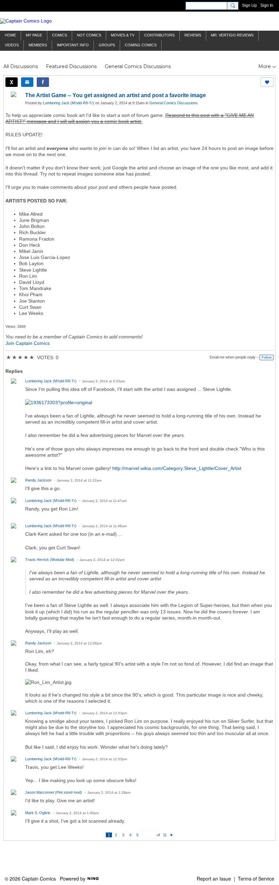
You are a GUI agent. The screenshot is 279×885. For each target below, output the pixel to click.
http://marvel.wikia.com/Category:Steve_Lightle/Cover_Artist (176, 468)
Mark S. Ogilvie (37, 813)
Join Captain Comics (27, 343)
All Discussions (20, 66)
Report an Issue (214, 878)
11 (165, 835)
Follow (267, 357)
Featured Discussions (71, 66)
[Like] (267, 82)
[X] (11, 82)
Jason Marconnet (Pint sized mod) (53, 792)
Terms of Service (256, 878)
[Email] (27, 82)
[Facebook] (43, 82)
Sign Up (249, 5)
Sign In (266, 5)
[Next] (172, 835)
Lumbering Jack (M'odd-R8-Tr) (68, 103)
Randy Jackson (38, 480)
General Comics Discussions (138, 66)
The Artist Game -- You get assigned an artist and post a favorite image (115, 95)
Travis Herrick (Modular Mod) (49, 560)
